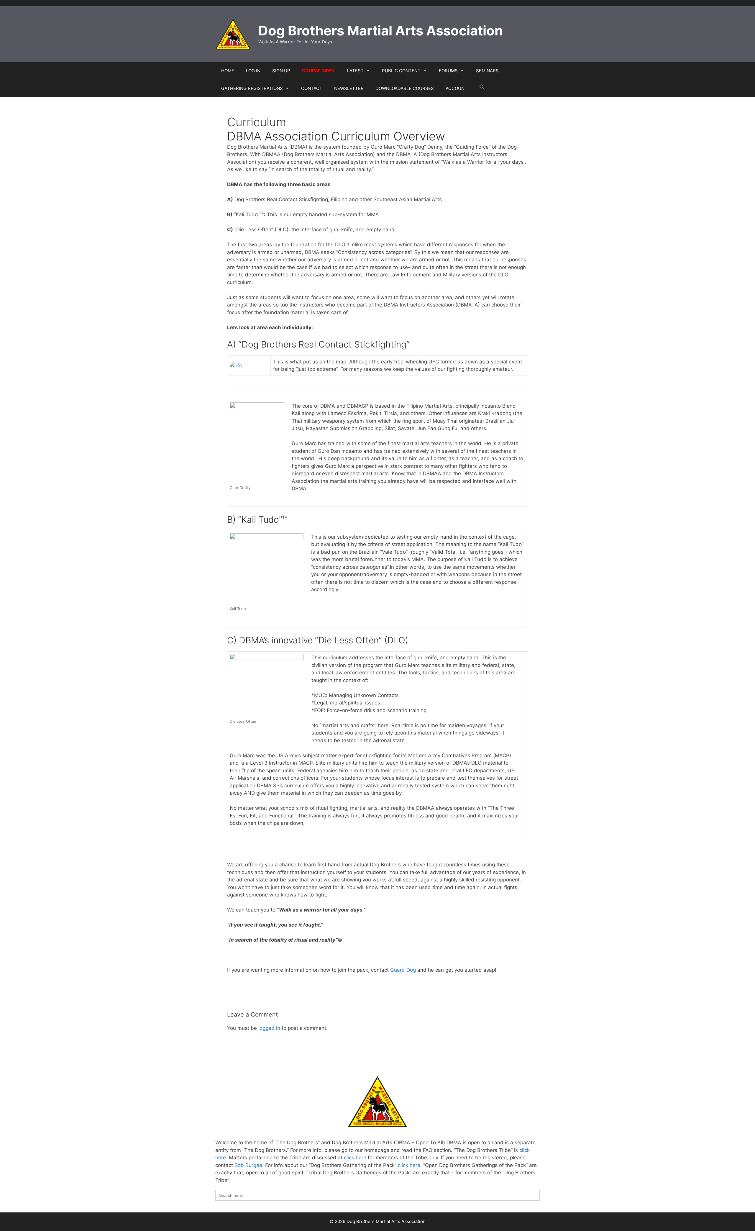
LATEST (355, 70)
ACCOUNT (456, 88)
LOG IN (253, 70)
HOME (227, 70)
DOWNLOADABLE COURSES (404, 88)
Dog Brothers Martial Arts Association (380, 30)
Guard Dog (403, 970)
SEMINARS (487, 70)
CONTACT (311, 88)
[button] (482, 88)
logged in (269, 1028)
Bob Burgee (248, 1165)
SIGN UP (281, 70)
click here (355, 1157)
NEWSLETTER (349, 88)
